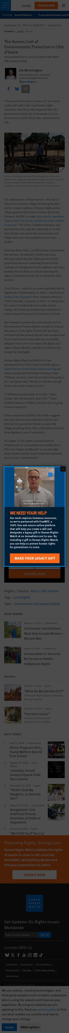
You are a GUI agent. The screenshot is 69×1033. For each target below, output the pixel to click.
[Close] (62, 468)
